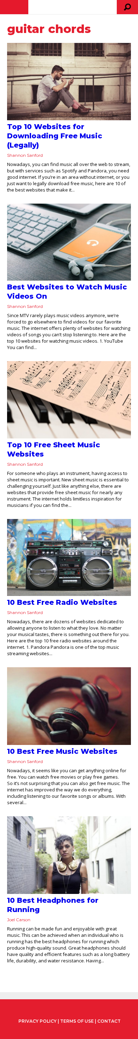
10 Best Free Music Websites (62, 751)
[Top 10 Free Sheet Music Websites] (69, 399)
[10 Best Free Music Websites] (69, 706)
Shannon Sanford (25, 155)
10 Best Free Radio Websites (62, 602)
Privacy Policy (37, 1021)
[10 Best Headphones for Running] (69, 855)
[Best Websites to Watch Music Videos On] (69, 242)
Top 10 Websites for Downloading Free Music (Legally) (54, 135)
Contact (109, 1021)
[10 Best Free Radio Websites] (69, 557)
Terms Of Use (77, 1021)
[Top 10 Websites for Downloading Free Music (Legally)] (69, 81)
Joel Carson (18, 919)
